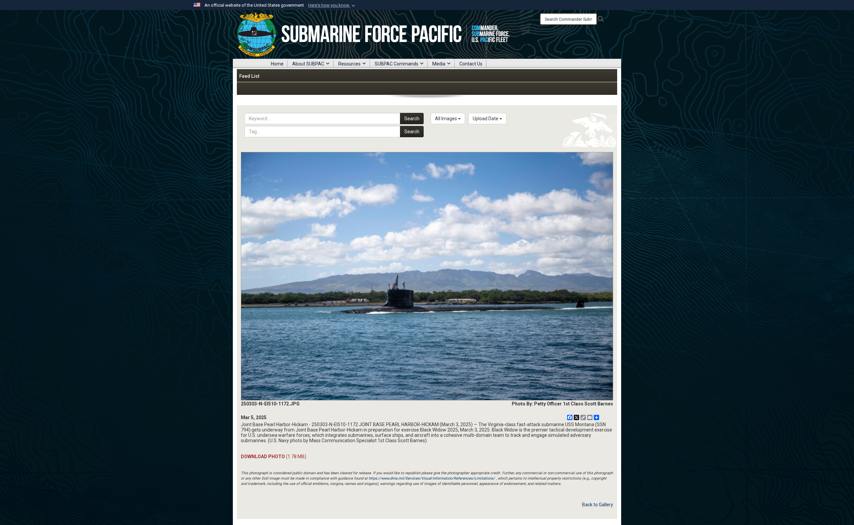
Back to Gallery (597, 504)
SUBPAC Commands (396, 63)
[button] (332, 5)
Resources (349, 63)
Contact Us (470, 63)
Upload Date (486, 118)
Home (277, 63)
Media (438, 63)
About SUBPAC (308, 63)
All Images (446, 118)
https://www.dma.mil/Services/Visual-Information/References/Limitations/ (432, 478)
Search (411, 118)
